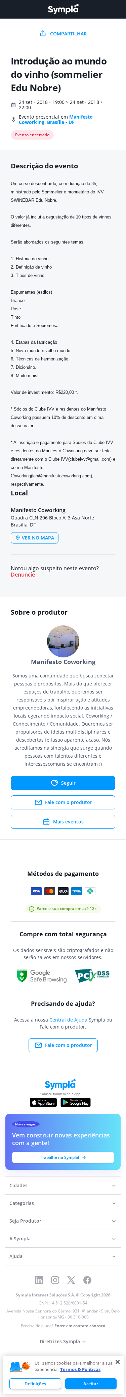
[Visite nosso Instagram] (55, 1280)
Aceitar (90, 1384)
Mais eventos (68, 821)
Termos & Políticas (80, 1369)
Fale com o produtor (68, 802)
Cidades (18, 1185)
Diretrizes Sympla (60, 1341)
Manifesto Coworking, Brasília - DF (56, 119)
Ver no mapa (38, 537)
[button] (20, 1367)
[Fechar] (117, 1362)
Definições (35, 1384)
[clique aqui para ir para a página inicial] (63, 9)
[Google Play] (75, 1102)
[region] (63, 1375)
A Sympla (20, 1238)
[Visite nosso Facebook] (87, 1280)
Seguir (68, 783)
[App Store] (43, 1102)
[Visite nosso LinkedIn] (39, 1280)
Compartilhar (68, 33)
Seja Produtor (25, 1221)
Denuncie (23, 575)
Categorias (21, 1203)
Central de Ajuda (68, 1020)
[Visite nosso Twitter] (71, 1280)
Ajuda (16, 1256)
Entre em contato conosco (79, 1326)
